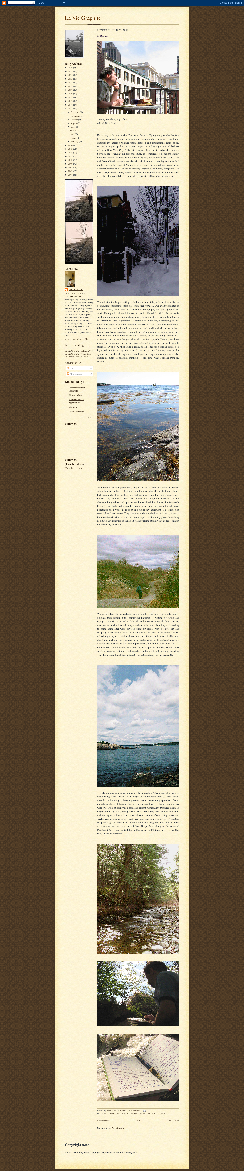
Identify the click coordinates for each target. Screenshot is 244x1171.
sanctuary (152, 1113)
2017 (70, 100)
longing (134, 1113)
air (105, 1113)
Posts (71, 368)
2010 (70, 159)
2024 (70, 75)
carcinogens (114, 1113)
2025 (70, 71)
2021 (70, 86)
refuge (142, 1113)
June (73, 126)
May (73, 134)
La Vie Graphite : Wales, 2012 (78, 356)
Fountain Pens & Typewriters (76, 401)
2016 (70, 104)
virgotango (74, 406)
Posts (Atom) (117, 1127)
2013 (70, 148)
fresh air (73, 130)
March (74, 137)
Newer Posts (103, 1120)
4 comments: (135, 1111)
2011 (70, 156)
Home (139, 1120)
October (74, 119)
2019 (70, 93)
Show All (90, 417)
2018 (70, 97)
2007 (70, 171)
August (74, 123)
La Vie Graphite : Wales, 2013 (78, 353)
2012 (70, 152)
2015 (70, 108)
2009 (70, 163)
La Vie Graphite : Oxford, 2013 (79, 350)
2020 (70, 89)
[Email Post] (144, 1111)
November (75, 115)
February (75, 141)
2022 (70, 82)
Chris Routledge (76, 411)
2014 (70, 145)
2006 (70, 174)
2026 (70, 67)
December (75, 112)
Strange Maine (76, 395)
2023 (70, 78)
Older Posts (173, 1120)
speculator (76, 289)
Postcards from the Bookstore (77, 389)
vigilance (162, 1113)
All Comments (75, 373)
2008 (70, 167)
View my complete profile (76, 338)
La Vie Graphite (83, 17)
